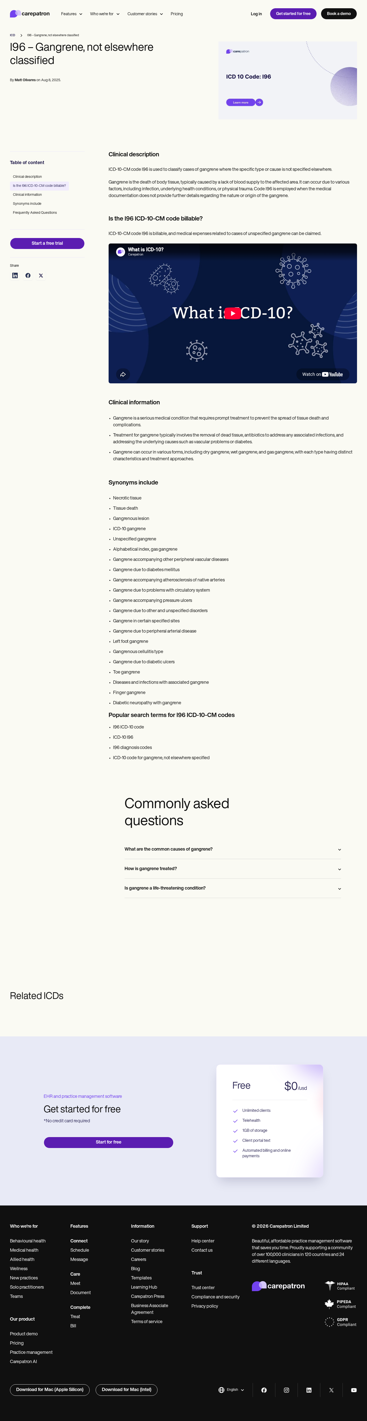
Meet (75, 1284)
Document (80, 1293)
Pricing (177, 14)
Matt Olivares (25, 80)
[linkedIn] (309, 1390)
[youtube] (354, 1390)
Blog (135, 1269)
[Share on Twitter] (41, 275)
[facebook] (264, 1390)
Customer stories (142, 14)
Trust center (203, 1288)
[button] (231, 1390)
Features (68, 14)
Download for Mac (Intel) (126, 1390)
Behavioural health (28, 1241)
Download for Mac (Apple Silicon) (49, 1390)
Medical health (24, 1250)
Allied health (22, 1260)
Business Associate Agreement (149, 1309)
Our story (140, 1241)
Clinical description (27, 177)
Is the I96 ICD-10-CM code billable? (39, 186)
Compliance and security (215, 1297)
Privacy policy (204, 1306)
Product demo (24, 1334)
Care (75, 1274)
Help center (202, 1241)
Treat (75, 1317)
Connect (79, 1241)
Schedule (79, 1250)
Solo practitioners (27, 1287)
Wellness (18, 1269)
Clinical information (27, 195)
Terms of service (147, 1322)
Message (79, 1260)
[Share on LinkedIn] (15, 275)
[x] (331, 1390)
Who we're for (102, 14)
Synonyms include (27, 204)
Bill (73, 1326)
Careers (138, 1260)
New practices (24, 1278)
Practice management (31, 1353)
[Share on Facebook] (28, 275)
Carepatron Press (147, 1297)
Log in (256, 14)
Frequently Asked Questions (35, 213)
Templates (141, 1278)
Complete (80, 1308)
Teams (16, 1297)
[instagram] (286, 1390)
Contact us (201, 1250)
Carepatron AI (23, 1362)
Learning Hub (144, 1287)
